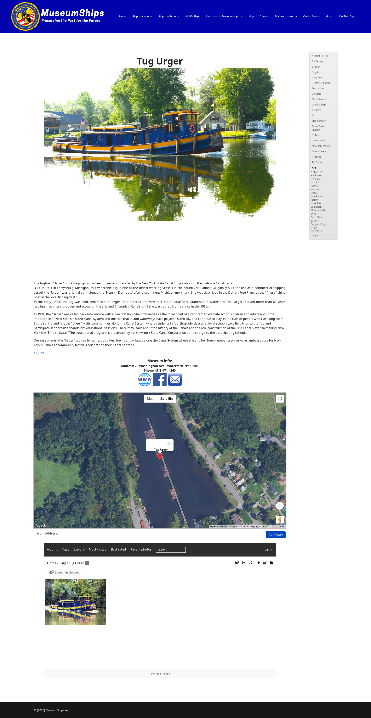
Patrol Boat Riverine (318, 128)
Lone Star (316, 203)
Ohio (313, 213)
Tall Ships (317, 162)
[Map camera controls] (280, 506)
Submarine (318, 88)
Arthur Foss (317, 172)
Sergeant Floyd (319, 224)
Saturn (314, 220)
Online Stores (311, 16)
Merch (329, 16)
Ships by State (167, 16)
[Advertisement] (160, 251)
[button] (159, 457)
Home (123, 16)
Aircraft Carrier (320, 56)
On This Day (346, 16)
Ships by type (140, 16)
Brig (314, 115)
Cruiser (316, 66)
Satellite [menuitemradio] (166, 399)
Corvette (316, 93)
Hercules (316, 189)
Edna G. (315, 186)
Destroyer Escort (321, 83)
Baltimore (316, 175)
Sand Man (316, 217)
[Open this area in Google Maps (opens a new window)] (41, 525)
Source (39, 353)
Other (315, 235)
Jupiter (314, 199)
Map (251, 16)
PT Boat (316, 135)
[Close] (169, 443)
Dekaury (315, 179)
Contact (264, 16)
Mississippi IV (318, 210)
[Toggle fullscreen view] (280, 399)
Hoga (314, 193)
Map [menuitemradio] (150, 399)
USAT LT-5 (316, 231)
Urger (314, 227)
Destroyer (317, 77)
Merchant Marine (321, 146)
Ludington (316, 206)
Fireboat (316, 156)
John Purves (317, 196)
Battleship (317, 61)
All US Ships (192, 16)
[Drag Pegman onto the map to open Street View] (280, 519)
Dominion (316, 182)
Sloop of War (319, 120)
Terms (281, 527)
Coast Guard (318, 140)
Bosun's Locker (284, 16)
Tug (314, 167)
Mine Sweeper (319, 99)
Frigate (315, 72)
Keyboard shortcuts (218, 527)
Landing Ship (319, 104)
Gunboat (316, 110)
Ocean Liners (319, 151)
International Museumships (222, 16)
